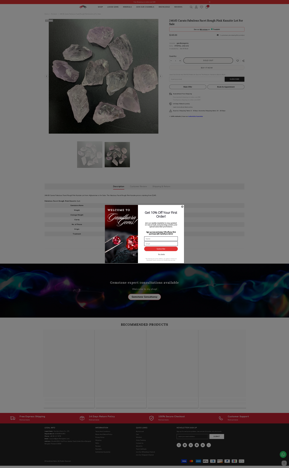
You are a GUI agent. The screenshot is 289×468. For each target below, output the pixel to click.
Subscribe (161, 249)
